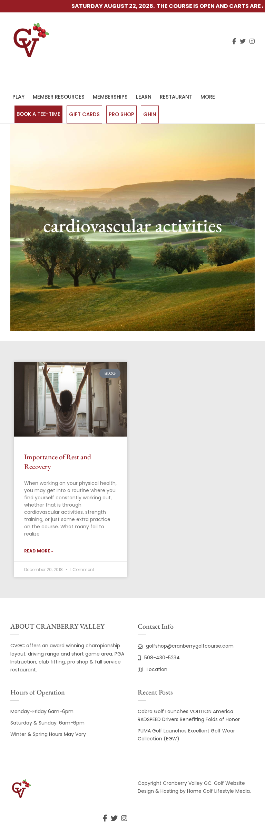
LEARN (143, 96)
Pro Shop (121, 114)
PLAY (18, 96)
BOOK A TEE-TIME (38, 114)
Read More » (38, 551)
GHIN (149, 114)
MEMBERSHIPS (110, 96)
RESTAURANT (176, 96)
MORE (207, 96)
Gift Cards (84, 114)
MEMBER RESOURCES (59, 96)
